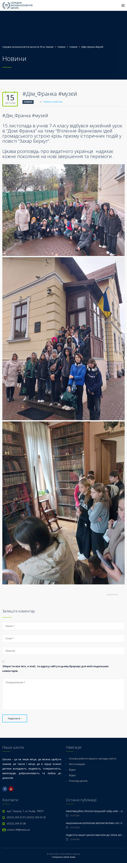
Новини (28, 102)
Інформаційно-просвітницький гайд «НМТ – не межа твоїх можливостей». (95, 811)
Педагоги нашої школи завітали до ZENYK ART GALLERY (95, 835)
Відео (72, 769)
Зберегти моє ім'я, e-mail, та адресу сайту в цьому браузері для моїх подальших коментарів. (55, 669)
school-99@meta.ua (18, 829)
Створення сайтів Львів (63, 857)
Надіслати (14, 718)
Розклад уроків (78, 780)
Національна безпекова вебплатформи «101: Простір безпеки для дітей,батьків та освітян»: (95, 823)
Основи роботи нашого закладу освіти (92, 758)
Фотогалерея (77, 764)
